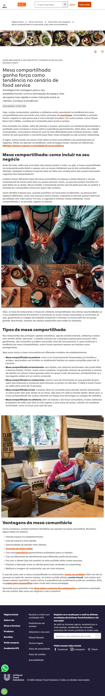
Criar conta (85, 4)
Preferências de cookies (37, 625)
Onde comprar (11, 642)
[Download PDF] (95, 51)
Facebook (63, 649)
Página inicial (11, 614)
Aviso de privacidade (39, 648)
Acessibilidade (36, 659)
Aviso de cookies (37, 654)
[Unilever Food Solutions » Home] (22, 4)
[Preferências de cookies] (4, 691)
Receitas (8, 636)
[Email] (102, 51)
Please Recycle (36, 637)
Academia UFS (11, 648)
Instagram (79, 649)
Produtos (9, 631)
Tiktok (94, 649)
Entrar (72, 4)
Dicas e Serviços (12, 625)
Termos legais (36, 642)
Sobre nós (9, 619)
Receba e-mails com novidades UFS (39, 616)
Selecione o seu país (39, 631)
